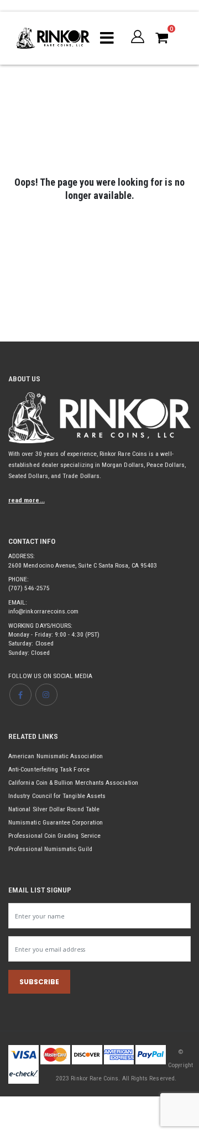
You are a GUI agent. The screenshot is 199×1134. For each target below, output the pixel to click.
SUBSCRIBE (39, 981)
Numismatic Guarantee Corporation (55, 822)
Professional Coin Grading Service (54, 835)
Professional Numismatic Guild (50, 849)
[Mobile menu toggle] (107, 38)
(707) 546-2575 (29, 588)
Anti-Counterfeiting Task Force (49, 769)
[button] (137, 36)
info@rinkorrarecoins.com (43, 611)
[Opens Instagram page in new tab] (46, 695)
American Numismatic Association (55, 756)
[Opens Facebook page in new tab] (20, 695)
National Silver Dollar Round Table (54, 809)
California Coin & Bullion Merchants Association (73, 782)
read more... (26, 500)
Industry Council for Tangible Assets (57, 796)
